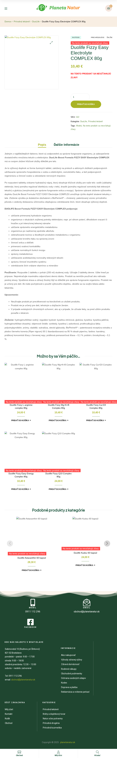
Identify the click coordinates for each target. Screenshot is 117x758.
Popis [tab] (42, 144)
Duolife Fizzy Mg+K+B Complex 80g (58, 406)
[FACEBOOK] (30, 622)
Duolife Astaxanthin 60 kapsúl (32, 558)
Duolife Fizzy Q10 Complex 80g (58, 475)
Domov (8, 21)
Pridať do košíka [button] (20, 420)
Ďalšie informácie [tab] (66, 144)
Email (86, 608)
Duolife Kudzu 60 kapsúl (85, 553)
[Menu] (8, 8)
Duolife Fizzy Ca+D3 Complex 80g (96, 406)
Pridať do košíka (86, 104)
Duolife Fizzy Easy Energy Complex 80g (21, 475)
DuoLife (36, 21)
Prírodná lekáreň (22, 21)
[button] (51, 42)
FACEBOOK (30, 627)
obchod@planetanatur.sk (23, 679)
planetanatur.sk (67, 742)
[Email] (86, 602)
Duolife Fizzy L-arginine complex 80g (21, 406)
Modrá (79, 126)
